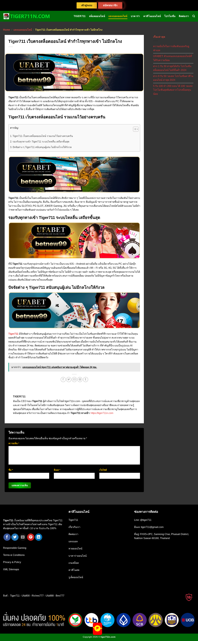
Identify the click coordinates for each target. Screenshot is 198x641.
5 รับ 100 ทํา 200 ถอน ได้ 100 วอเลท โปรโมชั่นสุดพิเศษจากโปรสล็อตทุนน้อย (173, 90)
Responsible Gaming (14, 548)
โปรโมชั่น (169, 16)
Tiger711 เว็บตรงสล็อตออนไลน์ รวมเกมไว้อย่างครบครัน (43, 136)
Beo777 (60, 595)
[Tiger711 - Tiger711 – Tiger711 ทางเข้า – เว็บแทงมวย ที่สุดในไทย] (26, 16)
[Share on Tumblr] (85, 379)
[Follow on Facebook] (7, 537)
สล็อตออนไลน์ (97, 16)
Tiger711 (80, 16)
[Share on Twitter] (68, 379)
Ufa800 (26, 595)
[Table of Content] (135, 129)
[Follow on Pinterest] (30, 537)
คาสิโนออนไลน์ (152, 16)
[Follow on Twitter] (15, 537)
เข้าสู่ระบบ (86, 5)
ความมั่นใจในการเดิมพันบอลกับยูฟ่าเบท (171, 48)
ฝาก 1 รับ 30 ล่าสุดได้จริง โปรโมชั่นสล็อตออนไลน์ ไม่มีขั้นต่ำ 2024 (172, 68)
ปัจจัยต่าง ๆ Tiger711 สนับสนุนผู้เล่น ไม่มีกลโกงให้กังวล (42, 147)
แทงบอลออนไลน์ (117, 16)
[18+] (189, 597)
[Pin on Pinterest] (79, 379)
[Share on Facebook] (63, 379)
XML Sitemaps (11, 569)
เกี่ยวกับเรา (74, 527)
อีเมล (57, 470)
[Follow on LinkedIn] (38, 537)
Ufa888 (50, 595)
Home (6, 29)
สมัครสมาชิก (110, 5)
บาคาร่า (135, 16)
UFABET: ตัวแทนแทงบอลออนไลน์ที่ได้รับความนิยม (172, 58)
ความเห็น (14, 443)
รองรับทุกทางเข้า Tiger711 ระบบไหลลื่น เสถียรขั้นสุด (41, 141)
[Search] (193, 16)
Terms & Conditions (14, 555)
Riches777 (38, 595)
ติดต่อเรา (184, 16)
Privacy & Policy (12, 562)
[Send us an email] (22, 537)
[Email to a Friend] (74, 379)
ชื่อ (11, 470)
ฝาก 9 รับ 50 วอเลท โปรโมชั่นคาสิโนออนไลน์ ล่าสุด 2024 (173, 78)
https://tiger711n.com (102, 413)
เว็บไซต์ (103, 470)
